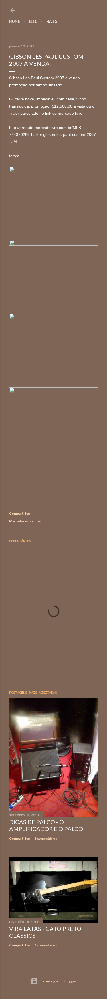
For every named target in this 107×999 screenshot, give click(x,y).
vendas (35, 521)
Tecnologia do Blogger (58, 981)
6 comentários (45, 838)
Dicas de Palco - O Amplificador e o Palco (46, 825)
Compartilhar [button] (19, 513)
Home (15, 21)
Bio (33, 21)
